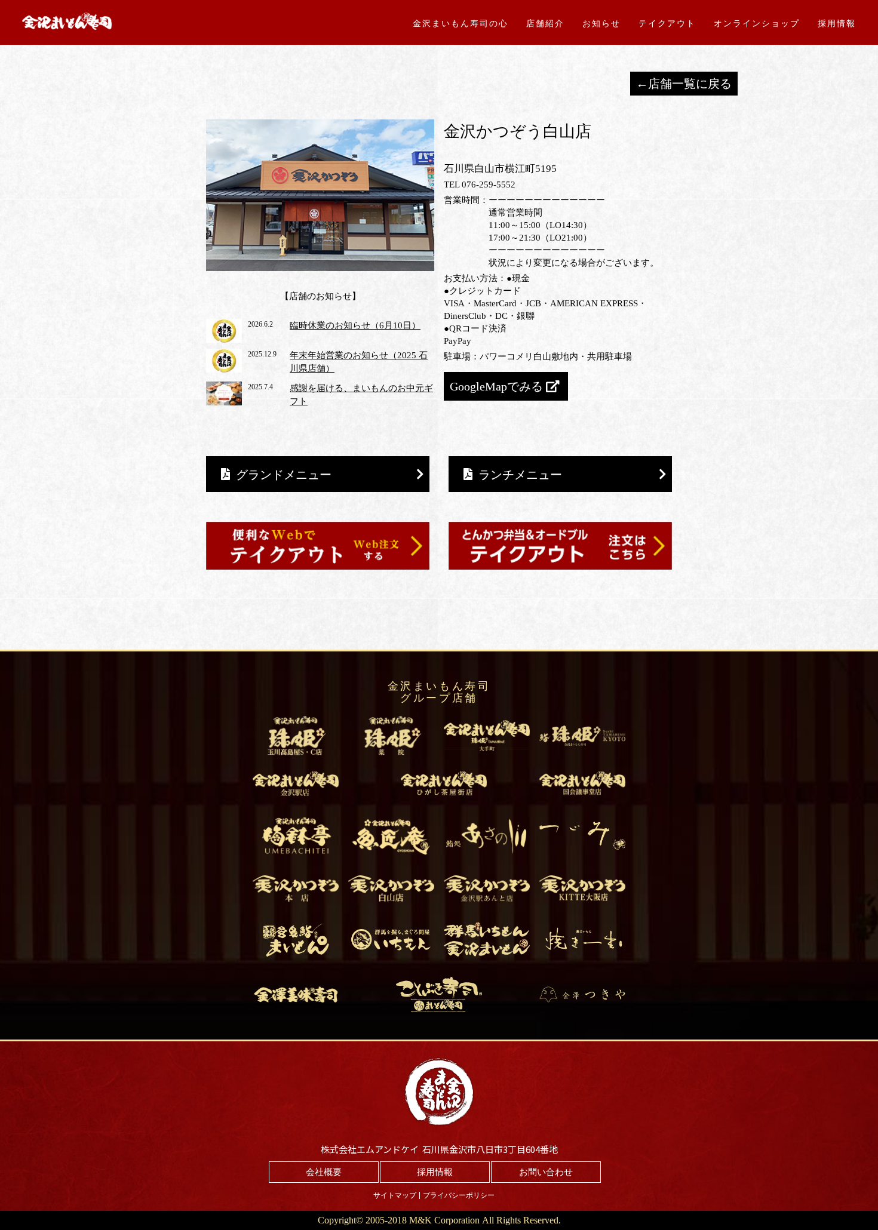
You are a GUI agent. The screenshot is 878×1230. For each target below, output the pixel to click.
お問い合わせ (546, 1172)
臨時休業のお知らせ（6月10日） (355, 325)
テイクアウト (667, 23)
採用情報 (837, 23)
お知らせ (601, 23)
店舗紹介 (545, 23)
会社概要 (324, 1172)
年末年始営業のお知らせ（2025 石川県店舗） (359, 362)
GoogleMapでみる (496, 386)
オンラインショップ (757, 23)
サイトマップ (394, 1195)
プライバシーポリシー (459, 1195)
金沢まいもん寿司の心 (460, 23)
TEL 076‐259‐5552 (479, 184)
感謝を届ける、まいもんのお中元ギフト (361, 395)
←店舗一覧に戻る (684, 83)
